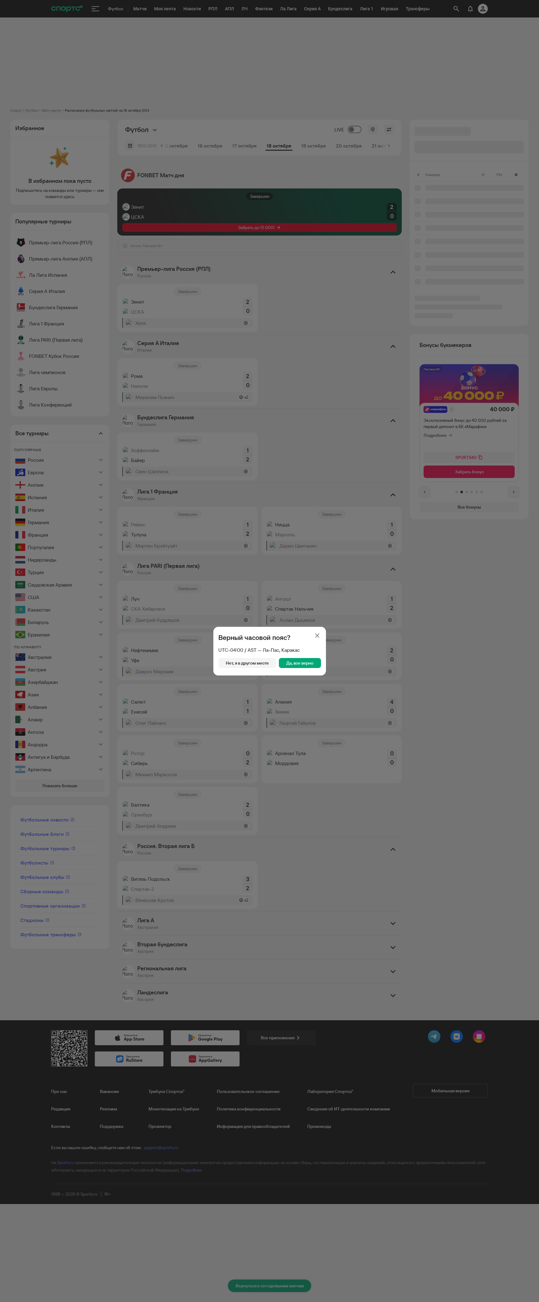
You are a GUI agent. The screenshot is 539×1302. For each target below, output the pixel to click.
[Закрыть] (317, 635)
